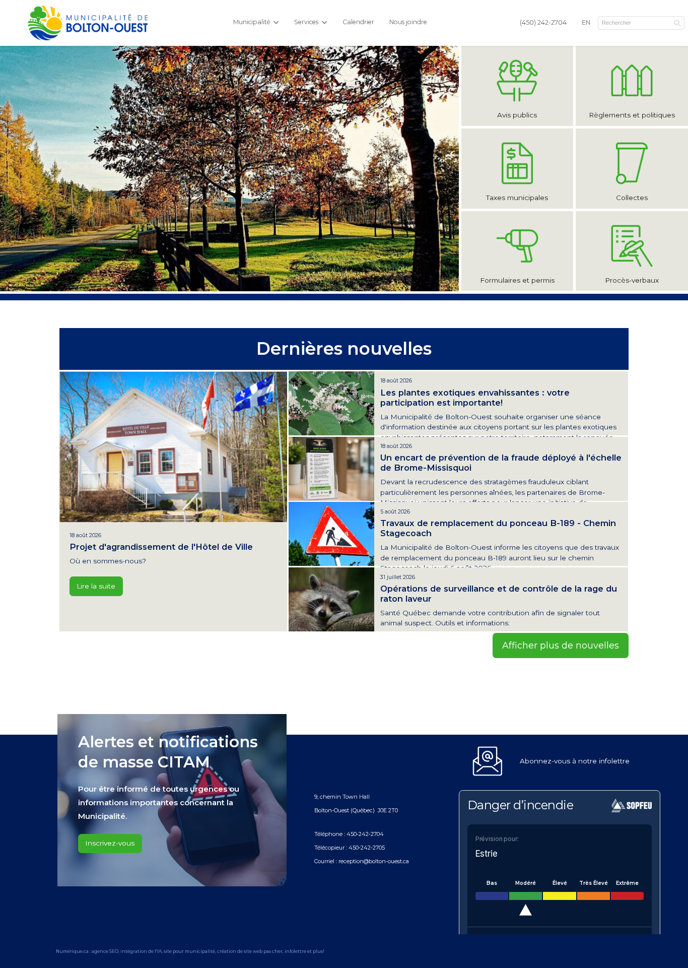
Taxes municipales (517, 197)
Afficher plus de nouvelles (560, 645)
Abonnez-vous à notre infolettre (575, 761)
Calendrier (358, 22)
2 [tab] (237, 283)
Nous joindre (408, 22)
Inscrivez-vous (109, 843)
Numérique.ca (72, 951)
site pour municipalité (189, 951)
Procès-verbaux (632, 280)
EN (586, 22)
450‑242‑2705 (367, 847)
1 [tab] (222, 283)
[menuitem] (543, 23)
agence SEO (105, 951)
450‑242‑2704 (365, 833)
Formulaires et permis (517, 280)
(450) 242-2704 (543, 22)
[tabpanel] (229, 168)
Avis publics (517, 115)
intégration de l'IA (141, 951)
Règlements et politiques (632, 115)
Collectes (632, 197)
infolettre (295, 951)
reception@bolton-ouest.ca (373, 861)
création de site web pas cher (250, 951)
